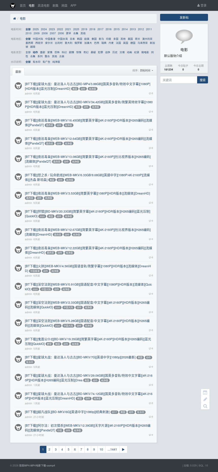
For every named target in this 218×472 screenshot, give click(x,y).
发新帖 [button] (184, 17)
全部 (28, 29)
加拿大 (88, 42)
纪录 (136, 52)
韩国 (79, 38)
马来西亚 (143, 42)
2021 (68, 29)
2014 (125, 29)
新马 (101, 38)
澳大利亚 (147, 38)
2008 (45, 33)
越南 (32, 46)
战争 (107, 52)
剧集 (56, 5)
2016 (109, 29)
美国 (130, 38)
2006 (61, 33)
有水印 (36, 61)
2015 (117, 29)
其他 (83, 33)
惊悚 (78, 52)
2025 (36, 29)
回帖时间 (145, 70)
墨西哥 (29, 42)
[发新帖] (205, 399)
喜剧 (42, 52)
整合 (47, 56)
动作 (35, 52)
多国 (115, 38)
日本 (72, 38)
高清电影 (44, 5)
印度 (108, 38)
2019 (84, 29)
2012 (141, 29)
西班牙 (39, 42)
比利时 (59, 42)
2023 (52, 29)
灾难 (122, 52)
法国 (118, 42)
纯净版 (56, 61)
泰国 (94, 38)
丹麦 (111, 42)
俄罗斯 (78, 42)
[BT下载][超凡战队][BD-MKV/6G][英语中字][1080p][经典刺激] (67, 411)
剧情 (71, 52)
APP (73, 5)
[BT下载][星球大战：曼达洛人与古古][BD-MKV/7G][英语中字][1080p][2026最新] (80, 357)
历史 (115, 52)
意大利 (68, 42)
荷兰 (137, 38)
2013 (133, 29)
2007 (53, 33)
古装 (61, 56)
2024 (44, 29)
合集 (75, 33)
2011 (149, 29)
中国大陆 (38, 38)
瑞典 (103, 42)
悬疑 (93, 52)
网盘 (64, 5)
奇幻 (86, 52)
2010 (29, 33)
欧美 (86, 38)
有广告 (46, 61)
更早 (68, 33)
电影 (32, 5)
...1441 (112, 449)
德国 (132, 42)
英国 (125, 42)
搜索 (203, 80)
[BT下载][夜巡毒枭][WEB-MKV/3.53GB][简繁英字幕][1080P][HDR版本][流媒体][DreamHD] (87, 193)
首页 (23, 5)
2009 (37, 33)
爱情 (49, 52)
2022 (60, 29)
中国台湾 (62, 38)
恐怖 (57, 52)
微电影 (145, 52)
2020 (76, 29)
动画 (129, 52)
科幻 (64, 52)
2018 (92, 29)
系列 (40, 56)
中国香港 (50, 38)
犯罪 (100, 52)
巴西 (96, 42)
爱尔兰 (49, 42)
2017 (100, 29)
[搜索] (205, 406)
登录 (203, 5)
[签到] (205, 392)
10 (101, 449)
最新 (18, 71)
